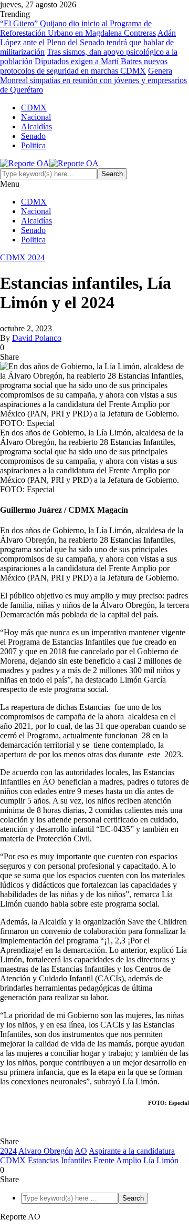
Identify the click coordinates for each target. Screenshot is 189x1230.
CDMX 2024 (22, 257)
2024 (8, 1150)
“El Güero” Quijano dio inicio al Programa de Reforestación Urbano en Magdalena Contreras (78, 28)
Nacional (36, 117)
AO (81, 1150)
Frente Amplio (117, 1160)
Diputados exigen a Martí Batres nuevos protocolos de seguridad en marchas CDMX (83, 66)
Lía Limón (160, 1160)
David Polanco (36, 337)
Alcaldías (36, 126)
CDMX (34, 107)
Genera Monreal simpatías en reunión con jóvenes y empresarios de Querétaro (93, 80)
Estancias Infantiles (59, 1160)
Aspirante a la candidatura (132, 1150)
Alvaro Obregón (45, 1150)
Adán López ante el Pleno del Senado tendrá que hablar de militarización (88, 42)
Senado (33, 135)
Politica (33, 145)
